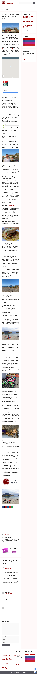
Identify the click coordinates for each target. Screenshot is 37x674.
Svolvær (13, 48)
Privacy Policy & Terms (17, 664)
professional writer (14, 541)
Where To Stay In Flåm (5, 656)
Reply (4, 602)
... (2, 545)
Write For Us (16, 663)
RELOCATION (17, 6)
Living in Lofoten (12, 205)
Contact (15, 666)
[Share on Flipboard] (10, 507)
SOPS (10, 145)
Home (3, 17)
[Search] (34, 3)
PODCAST (13, 6)
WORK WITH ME (4, 6)
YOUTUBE (9, 6)
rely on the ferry (7, 187)
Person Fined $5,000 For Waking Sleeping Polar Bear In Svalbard (7, 659)
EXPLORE (3, 9)
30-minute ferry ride (6, 48)
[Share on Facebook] (3, 507)
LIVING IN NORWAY (29, 6)
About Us (15, 660)
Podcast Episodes (8, 17)
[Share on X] (4, 507)
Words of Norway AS (17, 655)
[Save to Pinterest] (6, 507)
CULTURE (11, 9)
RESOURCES (23, 6)
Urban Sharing (7, 325)
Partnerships (16, 661)
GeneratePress (23, 672)
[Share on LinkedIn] (8, 507)
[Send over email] (12, 507)
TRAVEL (7, 9)
